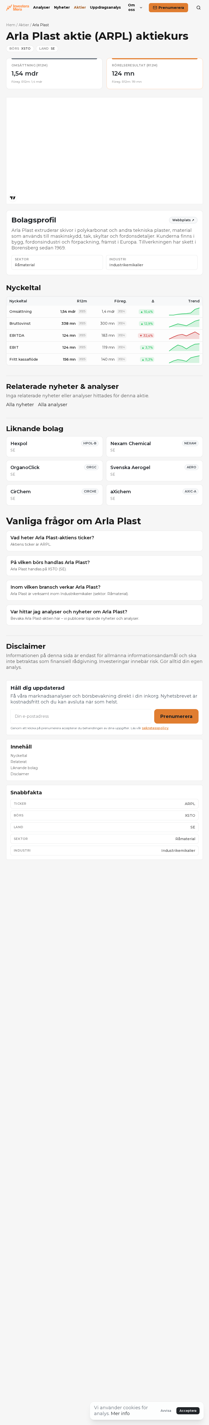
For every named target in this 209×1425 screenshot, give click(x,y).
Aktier (80, 7)
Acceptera (188, 1411)
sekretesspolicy (155, 728)
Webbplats (183, 220)
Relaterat (18, 761)
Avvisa (166, 1411)
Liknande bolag (24, 768)
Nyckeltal (18, 755)
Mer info (120, 1413)
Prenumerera (176, 716)
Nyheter (62, 7)
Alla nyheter (20, 404)
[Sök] (198, 7)
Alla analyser (52, 404)
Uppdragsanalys (105, 7)
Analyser (41, 7)
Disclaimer (19, 774)
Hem (10, 25)
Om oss (131, 7)
